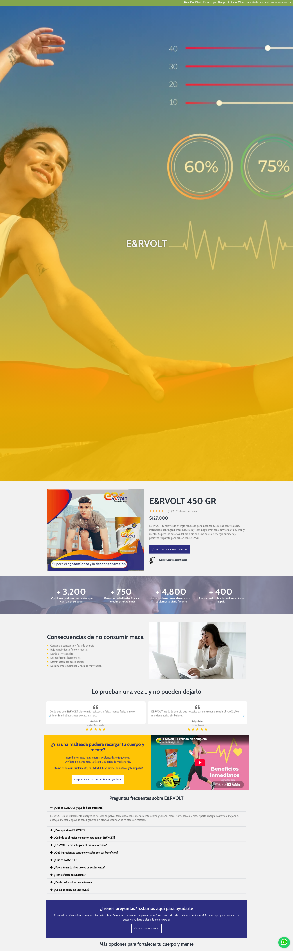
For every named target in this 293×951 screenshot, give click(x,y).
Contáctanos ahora (146, 928)
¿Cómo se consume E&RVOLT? (71, 889)
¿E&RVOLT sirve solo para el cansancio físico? (80, 845)
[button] (49, 716)
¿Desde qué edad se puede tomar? (73, 882)
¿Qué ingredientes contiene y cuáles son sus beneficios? (86, 852)
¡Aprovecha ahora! (274, 2)
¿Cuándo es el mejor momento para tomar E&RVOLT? (84, 837)
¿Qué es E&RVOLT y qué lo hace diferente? (78, 807)
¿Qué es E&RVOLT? (65, 859)
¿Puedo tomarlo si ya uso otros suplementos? (79, 867)
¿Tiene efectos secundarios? (70, 874)
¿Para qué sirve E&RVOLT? (69, 830)
